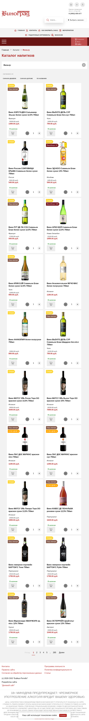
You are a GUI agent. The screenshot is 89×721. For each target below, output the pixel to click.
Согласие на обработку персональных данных (22, 673)
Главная (21, 30)
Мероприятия (68, 30)
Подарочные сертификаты (39, 35)
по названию (42, 78)
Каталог (16, 50)
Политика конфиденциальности (58, 670)
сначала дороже (26, 78)
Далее (61, 652)
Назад (27, 652)
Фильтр (26, 50)
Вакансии (59, 35)
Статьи (47, 673)
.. (50, 652)
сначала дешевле (9, 78)
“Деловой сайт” (8, 685)
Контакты (33, 30)
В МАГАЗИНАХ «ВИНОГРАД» (44, 719)
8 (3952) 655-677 (75, 13)
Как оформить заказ (50, 30)
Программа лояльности (54, 666)
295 (54, 652)
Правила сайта (8, 670)
